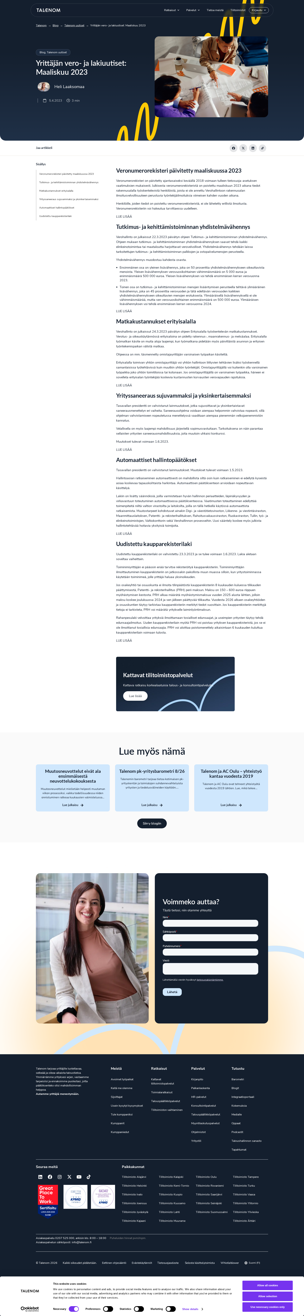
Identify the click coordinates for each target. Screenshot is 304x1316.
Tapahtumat (239, 1150)
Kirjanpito (197, 1079)
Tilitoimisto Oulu (206, 1177)
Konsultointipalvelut (203, 1106)
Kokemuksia (239, 1106)
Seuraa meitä (47, 1166)
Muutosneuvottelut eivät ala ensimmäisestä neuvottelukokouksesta (73, 776)
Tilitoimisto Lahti (169, 1212)
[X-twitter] (69, 1177)
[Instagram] (59, 1177)
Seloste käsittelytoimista (200, 1263)
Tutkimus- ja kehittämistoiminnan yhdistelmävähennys (69, 182)
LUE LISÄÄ (124, 216)
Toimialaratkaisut (161, 1092)
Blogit (235, 1088)
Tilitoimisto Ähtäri (244, 1221)
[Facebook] (50, 1177)
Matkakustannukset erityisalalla (56, 190)
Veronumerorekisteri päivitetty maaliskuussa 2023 (66, 174)
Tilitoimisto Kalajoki (171, 1177)
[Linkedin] (40, 1177)
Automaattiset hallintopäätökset (56, 207)
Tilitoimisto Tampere (246, 1177)
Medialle (237, 1114)
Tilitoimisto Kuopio (170, 1194)
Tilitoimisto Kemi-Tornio (174, 1186)
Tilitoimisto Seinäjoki (209, 1203)
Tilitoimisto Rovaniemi (210, 1186)
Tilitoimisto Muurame (172, 1221)
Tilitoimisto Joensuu (134, 1203)
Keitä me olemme (121, 1088)
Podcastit (237, 1132)
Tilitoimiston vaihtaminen (167, 1110)
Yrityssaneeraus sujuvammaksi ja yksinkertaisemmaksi (68, 199)
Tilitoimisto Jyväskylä (135, 1212)
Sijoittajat (116, 1097)
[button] (234, 148)
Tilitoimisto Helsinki (134, 1186)
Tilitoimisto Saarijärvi (209, 1194)
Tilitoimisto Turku (244, 1186)
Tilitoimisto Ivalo (132, 1194)
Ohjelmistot (198, 1132)
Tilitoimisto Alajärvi (134, 1177)
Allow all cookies (267, 1285)
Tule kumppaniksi (122, 1114)
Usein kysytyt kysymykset (127, 1106)
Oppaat (236, 1123)
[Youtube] (79, 1177)
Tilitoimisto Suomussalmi (212, 1212)
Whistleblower (230, 1263)
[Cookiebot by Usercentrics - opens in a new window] (29, 1309)
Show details (190, 1309)
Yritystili (196, 1141)
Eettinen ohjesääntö (114, 1263)
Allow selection (267, 1296)
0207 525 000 (64, 1238)
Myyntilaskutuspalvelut (205, 1123)
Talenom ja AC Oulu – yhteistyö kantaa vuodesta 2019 (231, 773)
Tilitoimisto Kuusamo (172, 1203)
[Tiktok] (88, 1177)
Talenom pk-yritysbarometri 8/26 (152, 771)
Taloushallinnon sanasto (247, 1141)
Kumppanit (117, 1123)
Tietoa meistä (215, 10)
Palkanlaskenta (200, 1088)
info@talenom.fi (81, 1242)
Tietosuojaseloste (168, 1263)
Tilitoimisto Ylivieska (246, 1212)
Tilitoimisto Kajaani (134, 1221)
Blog (42, 52)
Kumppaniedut (120, 1132)
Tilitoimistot (237, 10)
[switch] (108, 1309)
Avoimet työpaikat (122, 1079)
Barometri (238, 1079)
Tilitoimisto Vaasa (244, 1194)
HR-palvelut (198, 1097)
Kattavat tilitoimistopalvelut (162, 1081)
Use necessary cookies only (268, 1306)
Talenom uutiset (57, 52)
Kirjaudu (257, 10)
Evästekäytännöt (142, 1263)
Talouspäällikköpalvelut (165, 1101)
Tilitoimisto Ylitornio (245, 1203)
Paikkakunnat (133, 1166)
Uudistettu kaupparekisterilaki (55, 216)
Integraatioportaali (243, 1097)
